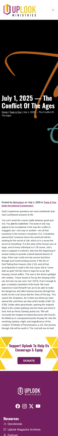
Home (5, 112)
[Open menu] (53, 10)
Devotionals (15, 423)
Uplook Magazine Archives (24, 429)
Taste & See (15, 112)
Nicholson (18, 202)
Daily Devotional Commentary (18, 206)
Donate (29, 360)
